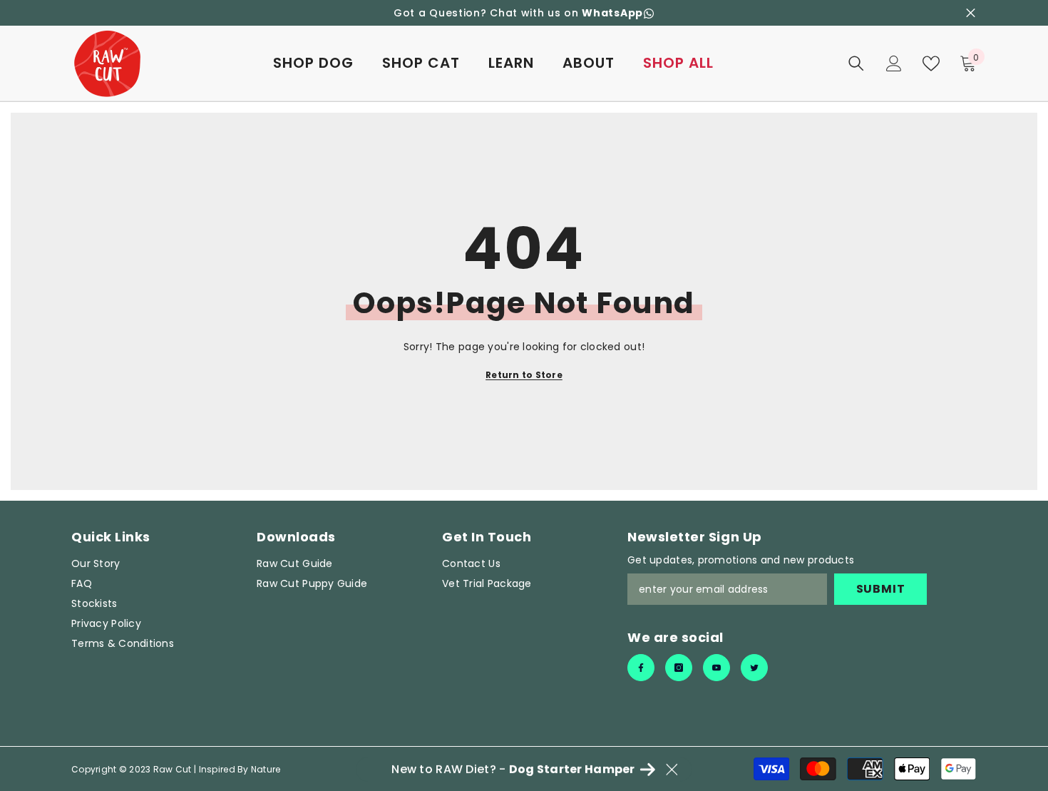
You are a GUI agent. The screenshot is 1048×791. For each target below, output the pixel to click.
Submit (880, 589)
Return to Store (524, 375)
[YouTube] (716, 667)
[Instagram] (678, 667)
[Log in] (894, 63)
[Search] (856, 63)
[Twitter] (754, 667)
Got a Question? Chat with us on (518, 13)
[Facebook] (640, 667)
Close (971, 13)
